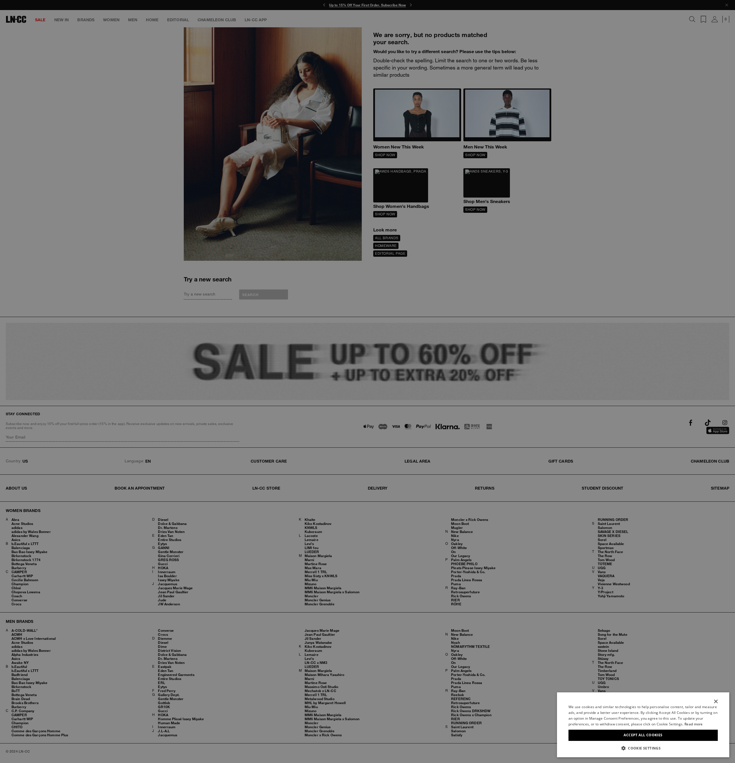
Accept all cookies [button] (643, 735)
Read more (693, 724)
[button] (643, 748)
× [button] (715, 702)
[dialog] (643, 724)
